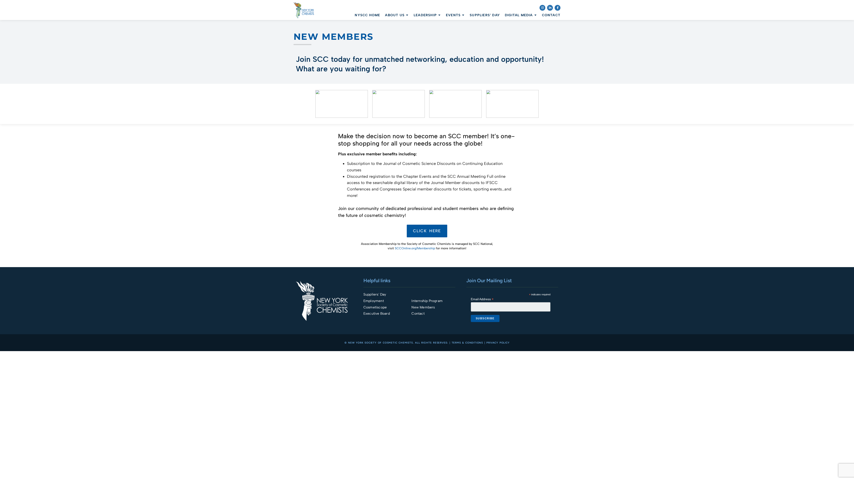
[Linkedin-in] (550, 8)
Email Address (482, 299)
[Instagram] (542, 8)
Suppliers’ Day (485, 15)
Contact (551, 15)
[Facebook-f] (557, 8)
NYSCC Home (367, 15)
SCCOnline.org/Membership (415, 248)
